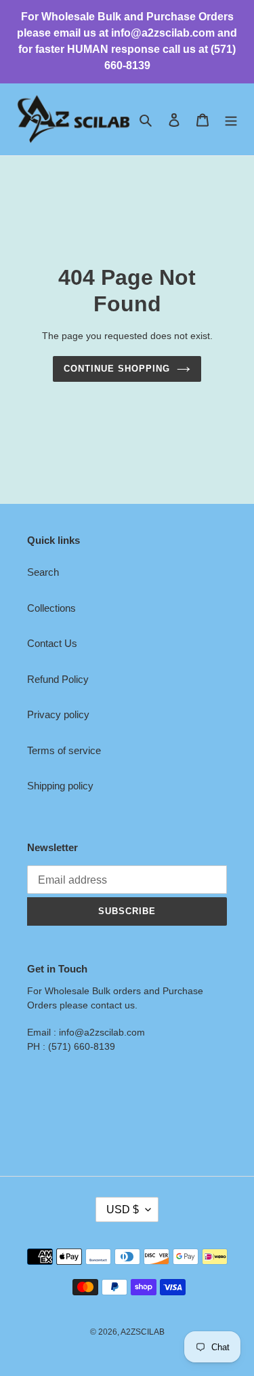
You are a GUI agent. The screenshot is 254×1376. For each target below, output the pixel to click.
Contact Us (52, 643)
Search (43, 572)
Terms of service (64, 750)
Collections (51, 608)
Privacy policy (58, 714)
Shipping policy (60, 785)
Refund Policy (58, 679)
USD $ (122, 1209)
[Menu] (231, 119)
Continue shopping (117, 368)
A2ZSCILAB (143, 1332)
